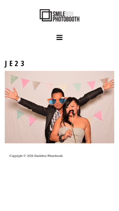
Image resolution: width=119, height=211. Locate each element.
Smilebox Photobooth (48, 155)
